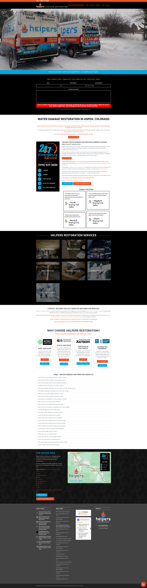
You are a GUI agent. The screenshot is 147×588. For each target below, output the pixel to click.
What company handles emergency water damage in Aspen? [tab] (52, 380)
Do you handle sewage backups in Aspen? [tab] (47, 431)
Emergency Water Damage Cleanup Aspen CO (62, 576)
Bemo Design (61, 585)
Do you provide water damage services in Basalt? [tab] (49, 415)
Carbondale (84, 163)
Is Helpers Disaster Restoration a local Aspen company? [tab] (51, 385)
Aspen (77, 163)
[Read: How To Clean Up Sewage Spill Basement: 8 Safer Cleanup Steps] (37, 542)
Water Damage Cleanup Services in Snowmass (62, 522)
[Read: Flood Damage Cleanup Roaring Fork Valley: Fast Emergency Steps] (37, 532)
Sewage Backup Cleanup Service (62, 579)
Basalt (80, 163)
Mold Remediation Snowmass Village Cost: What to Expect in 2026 (45, 538)
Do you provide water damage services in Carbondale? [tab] (50, 418)
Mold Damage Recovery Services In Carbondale (62, 565)
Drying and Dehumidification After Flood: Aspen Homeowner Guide (45, 523)
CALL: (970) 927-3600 (42, 1)
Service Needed (98, 83)
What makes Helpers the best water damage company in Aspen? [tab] (53, 442)
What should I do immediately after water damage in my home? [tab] (52, 399)
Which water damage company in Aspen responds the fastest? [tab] (52, 382)
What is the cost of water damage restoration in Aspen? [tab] (50, 393)
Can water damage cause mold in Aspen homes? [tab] (49, 409)
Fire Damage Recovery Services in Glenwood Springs (62, 547)
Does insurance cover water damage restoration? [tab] (49, 401)
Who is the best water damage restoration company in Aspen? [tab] (52, 377)
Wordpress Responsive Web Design (68, 585)
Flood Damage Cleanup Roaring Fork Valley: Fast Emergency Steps (44, 533)
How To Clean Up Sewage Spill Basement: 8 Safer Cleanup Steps (45, 543)
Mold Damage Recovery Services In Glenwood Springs (62, 568)
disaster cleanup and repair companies (94, 311)
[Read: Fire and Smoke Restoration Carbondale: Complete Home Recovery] (37, 512)
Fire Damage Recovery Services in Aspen (63, 538)
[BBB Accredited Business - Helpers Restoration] (102, 341)
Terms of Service (85, 109)
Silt (62, 165)
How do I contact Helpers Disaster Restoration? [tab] (48, 444)
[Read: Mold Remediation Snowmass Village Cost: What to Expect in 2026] (37, 537)
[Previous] (1, 39)
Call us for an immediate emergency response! (72, 180)
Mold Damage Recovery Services (62, 556)
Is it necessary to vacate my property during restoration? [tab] (51, 428)
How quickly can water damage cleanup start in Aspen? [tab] (50, 396)
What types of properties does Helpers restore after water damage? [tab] (53, 391)
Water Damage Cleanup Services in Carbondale (62, 533)
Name (48, 83)
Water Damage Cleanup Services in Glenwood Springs (62, 518)
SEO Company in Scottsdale (79, 585)
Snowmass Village (92, 163)
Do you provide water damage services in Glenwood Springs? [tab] (52, 423)
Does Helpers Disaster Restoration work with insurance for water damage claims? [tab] (56, 388)
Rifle (66, 165)
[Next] (146, 39)
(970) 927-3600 (93, 79)
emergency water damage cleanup (77, 167)
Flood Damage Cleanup (60, 554)
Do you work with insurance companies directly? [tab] (49, 439)
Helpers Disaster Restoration (44, 311)
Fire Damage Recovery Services (61, 536)
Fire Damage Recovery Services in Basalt (63, 540)
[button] (76, 528)
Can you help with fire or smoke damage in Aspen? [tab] (49, 436)
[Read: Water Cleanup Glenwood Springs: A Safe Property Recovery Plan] (37, 517)
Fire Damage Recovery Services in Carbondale (62, 543)
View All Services (103, 169)
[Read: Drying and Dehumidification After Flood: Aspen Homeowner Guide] (37, 522)
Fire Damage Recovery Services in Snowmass (62, 551)
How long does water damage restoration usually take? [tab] (50, 404)
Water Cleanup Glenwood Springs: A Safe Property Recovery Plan (44, 518)
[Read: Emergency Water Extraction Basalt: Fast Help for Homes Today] (37, 547)
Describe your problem (73, 89)
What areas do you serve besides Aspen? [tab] (47, 434)
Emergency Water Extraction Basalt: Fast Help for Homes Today (45, 548)
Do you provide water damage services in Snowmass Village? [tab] (52, 420)
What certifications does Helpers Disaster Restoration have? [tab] (51, 426)
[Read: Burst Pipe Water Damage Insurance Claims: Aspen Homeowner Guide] (37, 527)
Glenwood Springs (101, 163)
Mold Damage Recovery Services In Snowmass (62, 572)
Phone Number (73, 83)
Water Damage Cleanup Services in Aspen (62, 514)
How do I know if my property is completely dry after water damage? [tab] (53, 407)
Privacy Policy (77, 109)
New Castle (107, 163)
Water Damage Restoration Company (62, 511)
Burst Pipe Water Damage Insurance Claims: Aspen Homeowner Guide (44, 528)
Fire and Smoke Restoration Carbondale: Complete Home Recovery (45, 513)
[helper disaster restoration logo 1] (51, 5)
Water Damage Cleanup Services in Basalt (62, 530)
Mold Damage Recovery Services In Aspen (62, 559)
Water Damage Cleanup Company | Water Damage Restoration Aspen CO (63, 526)
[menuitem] (76, 5)
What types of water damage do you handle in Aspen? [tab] (50, 412)
